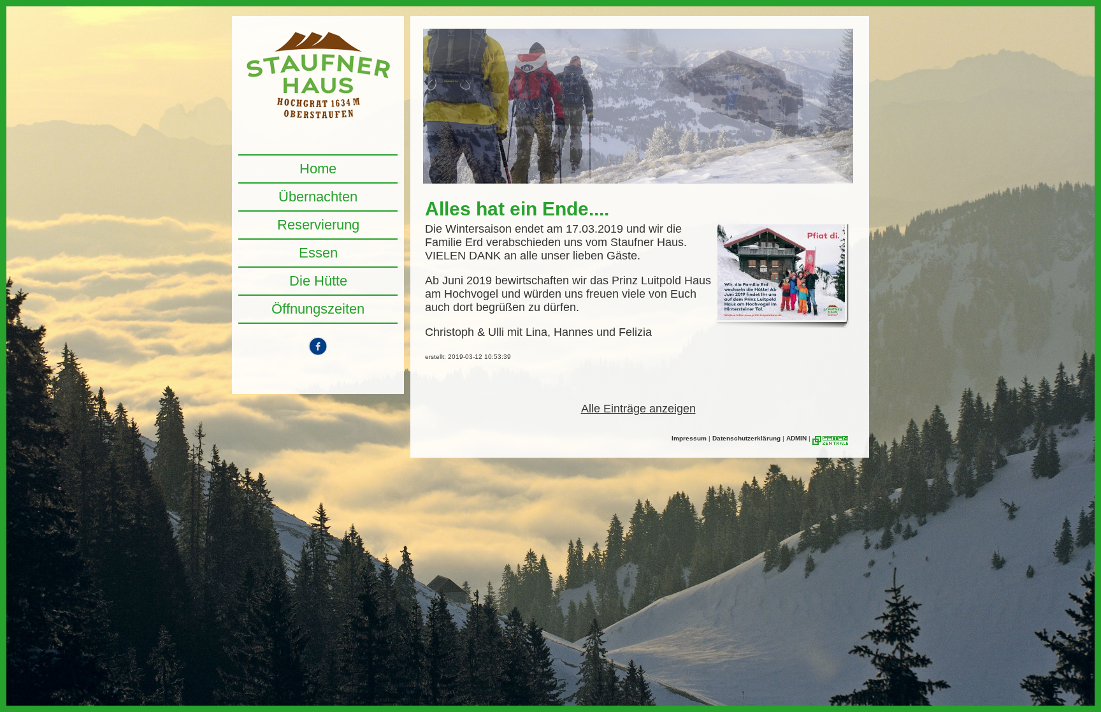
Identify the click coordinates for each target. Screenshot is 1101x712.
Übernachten (317, 197)
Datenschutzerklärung (746, 438)
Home (317, 169)
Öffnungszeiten (317, 309)
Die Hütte (318, 281)
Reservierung (318, 225)
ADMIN (796, 438)
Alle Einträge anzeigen (638, 408)
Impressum (689, 438)
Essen (318, 253)
